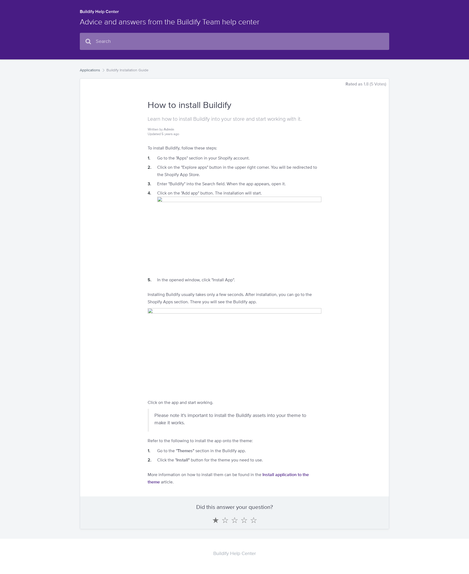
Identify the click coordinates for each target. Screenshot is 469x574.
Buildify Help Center (99, 11)
